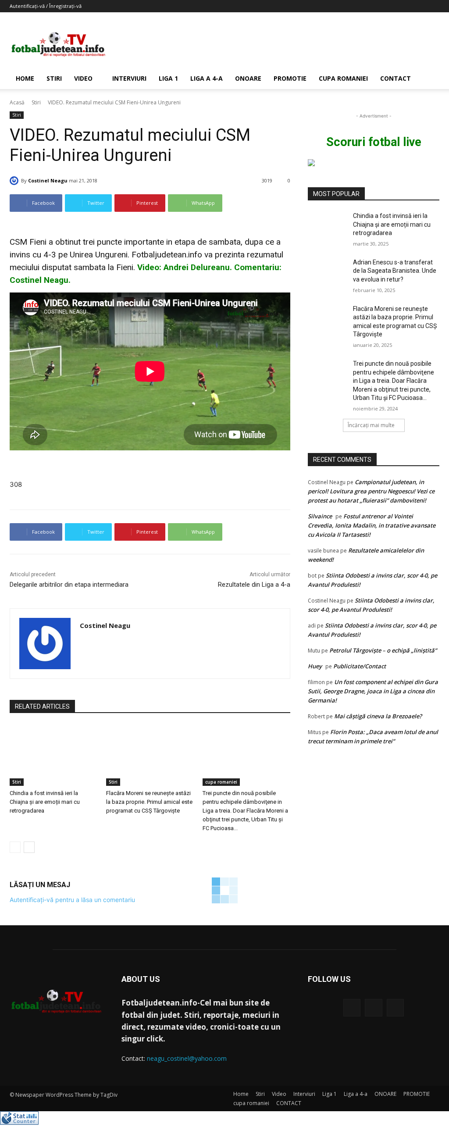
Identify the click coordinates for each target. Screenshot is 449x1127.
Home (25, 78)
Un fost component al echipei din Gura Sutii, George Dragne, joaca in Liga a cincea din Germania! (373, 691)
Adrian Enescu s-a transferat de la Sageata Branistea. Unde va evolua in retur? (394, 271)
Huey (315, 666)
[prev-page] (15, 847)
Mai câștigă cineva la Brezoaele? (378, 716)
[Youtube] (395, 1007)
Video (83, 78)
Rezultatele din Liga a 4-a (254, 584)
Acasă (17, 102)
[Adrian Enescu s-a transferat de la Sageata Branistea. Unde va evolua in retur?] (327, 272)
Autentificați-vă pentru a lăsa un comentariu (72, 899)
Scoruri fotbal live (373, 142)
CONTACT (395, 78)
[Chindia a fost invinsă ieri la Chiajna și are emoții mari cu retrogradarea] (53, 755)
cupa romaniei (343, 78)
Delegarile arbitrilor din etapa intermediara (69, 584)
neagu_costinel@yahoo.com (187, 1058)
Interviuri (129, 78)
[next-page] (29, 847)
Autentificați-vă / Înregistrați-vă (46, 6)
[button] (428, 79)
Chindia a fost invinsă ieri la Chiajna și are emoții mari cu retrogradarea (45, 802)
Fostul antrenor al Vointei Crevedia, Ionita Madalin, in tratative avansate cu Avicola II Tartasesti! (371, 525)
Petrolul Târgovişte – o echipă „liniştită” (383, 650)
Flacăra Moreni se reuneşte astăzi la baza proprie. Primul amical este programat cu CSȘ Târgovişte (149, 802)
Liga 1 (168, 78)
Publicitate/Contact (359, 666)
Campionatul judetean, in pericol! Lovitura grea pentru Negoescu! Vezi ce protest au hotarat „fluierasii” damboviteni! (371, 491)
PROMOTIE (290, 78)
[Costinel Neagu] (15, 180)
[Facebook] (351, 1007)
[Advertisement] (279, 44)
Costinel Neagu (48, 180)
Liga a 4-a (206, 78)
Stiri (54, 78)
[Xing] (83, 641)
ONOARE (248, 78)
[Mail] (373, 1007)
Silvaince (320, 516)
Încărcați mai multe (371, 425)
